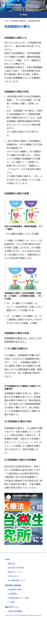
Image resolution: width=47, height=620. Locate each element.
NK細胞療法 (12, 593)
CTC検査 (11, 602)
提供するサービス (15, 572)
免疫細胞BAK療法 (15, 589)
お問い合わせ (13, 576)
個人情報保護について (17, 580)
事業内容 (11, 563)
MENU (24, 15)
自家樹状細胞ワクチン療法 (18, 598)
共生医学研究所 (14, 4)
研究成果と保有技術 (16, 568)
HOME (7, 559)
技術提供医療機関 (15, 611)
